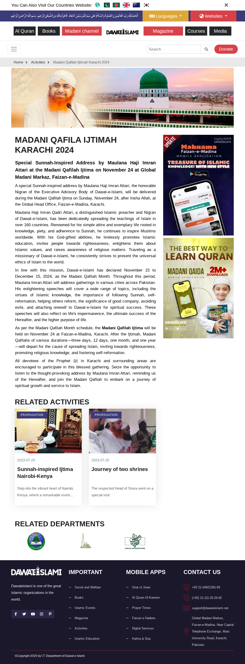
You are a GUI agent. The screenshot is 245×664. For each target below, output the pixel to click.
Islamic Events (85, 608)
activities (38, 62)
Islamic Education (87, 638)
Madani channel (82, 31)
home (18, 62)
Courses (196, 31)
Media (220, 31)
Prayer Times (141, 608)
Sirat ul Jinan (141, 587)
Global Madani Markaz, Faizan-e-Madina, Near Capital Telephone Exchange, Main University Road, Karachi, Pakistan (213, 631)
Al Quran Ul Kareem (146, 597)
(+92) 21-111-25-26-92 (207, 598)
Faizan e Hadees (144, 618)
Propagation (32, 415)
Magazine (163, 31)
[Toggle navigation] (14, 49)
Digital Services (143, 628)
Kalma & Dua (141, 638)
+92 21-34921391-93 (206, 587)
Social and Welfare (88, 587)
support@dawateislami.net (210, 608)
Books (49, 31)
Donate (226, 49)
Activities (81, 628)
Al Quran (24, 31)
